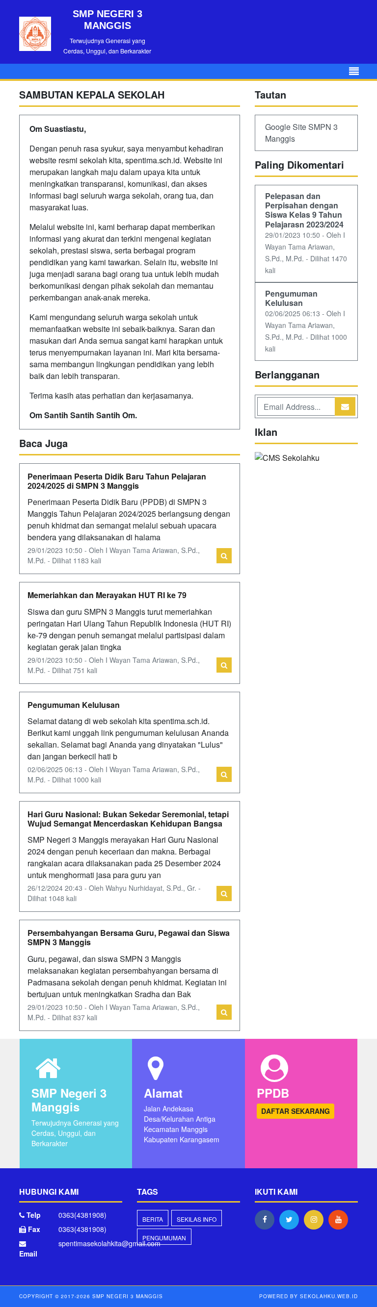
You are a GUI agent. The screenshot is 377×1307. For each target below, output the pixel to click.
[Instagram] (316, 1219)
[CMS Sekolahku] (287, 458)
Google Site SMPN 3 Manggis (301, 132)
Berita (152, 1219)
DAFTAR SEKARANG (295, 1111)
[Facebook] (267, 1219)
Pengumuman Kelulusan (73, 704)
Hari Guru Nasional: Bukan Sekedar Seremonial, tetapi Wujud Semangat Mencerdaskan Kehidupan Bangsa (128, 818)
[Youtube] (340, 1219)
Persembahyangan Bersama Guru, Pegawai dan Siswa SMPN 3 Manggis (128, 937)
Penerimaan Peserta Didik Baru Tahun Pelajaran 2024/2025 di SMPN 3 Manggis (116, 481)
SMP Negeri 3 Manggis (126, 1296)
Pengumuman (164, 1237)
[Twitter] (291, 1219)
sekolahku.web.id (329, 1296)
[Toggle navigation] (354, 71)
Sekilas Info (196, 1219)
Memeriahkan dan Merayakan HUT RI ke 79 (107, 595)
